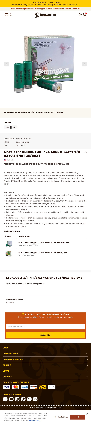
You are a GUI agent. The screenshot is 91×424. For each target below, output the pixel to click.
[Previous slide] (6, 64)
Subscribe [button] (45, 335)
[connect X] (29, 399)
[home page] (45, 15)
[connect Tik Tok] (23, 399)
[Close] (87, 413)
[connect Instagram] (17, 399)
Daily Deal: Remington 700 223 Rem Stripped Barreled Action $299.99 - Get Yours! (45, 9)
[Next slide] (84, 64)
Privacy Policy (34, 420)
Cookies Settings (61, 417)
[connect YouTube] (11, 399)
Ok (77, 417)
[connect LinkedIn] (35, 399)
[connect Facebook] (5, 399)
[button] (7, 15)
